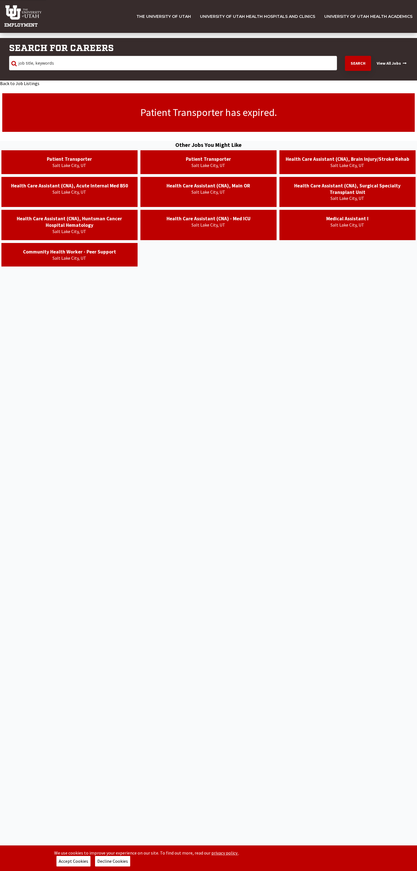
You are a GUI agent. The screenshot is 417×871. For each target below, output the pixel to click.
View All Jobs (389, 63)
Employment (21, 25)
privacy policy (224, 853)
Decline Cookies (112, 861)
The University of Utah (163, 16)
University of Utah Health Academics (368, 16)
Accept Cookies (73, 861)
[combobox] (173, 63)
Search (358, 63)
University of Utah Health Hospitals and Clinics (257, 16)
